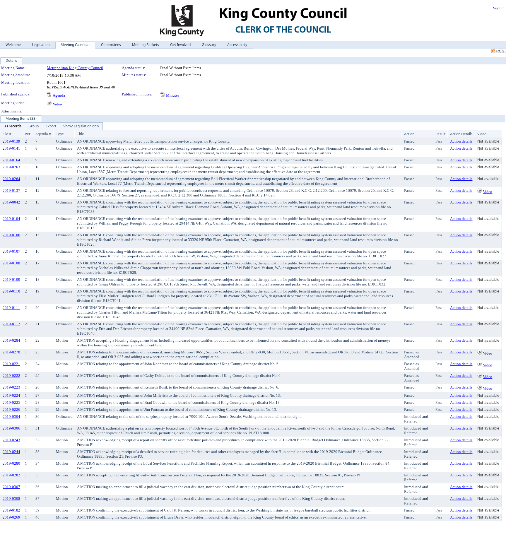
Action (409, 133)
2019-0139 (11, 141)
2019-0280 (11, 463)
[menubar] (51, 126)
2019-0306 (11, 428)
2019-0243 (11, 440)
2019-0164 (11, 160)
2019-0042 (11, 202)
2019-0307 (11, 487)
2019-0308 (11, 498)
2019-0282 (11, 475)
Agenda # (43, 133)
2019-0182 (11, 510)
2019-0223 (11, 387)
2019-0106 (11, 235)
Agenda (59, 95)
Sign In (499, 8)
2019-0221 (11, 364)
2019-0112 (11, 324)
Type (60, 133)
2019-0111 (11, 307)
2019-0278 (11, 352)
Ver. (28, 133)
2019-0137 (11, 190)
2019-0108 (11, 263)
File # (7, 133)
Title (80, 133)
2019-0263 (11, 167)
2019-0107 (11, 251)
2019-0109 (11, 279)
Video (57, 104)
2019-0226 (11, 409)
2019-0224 (11, 395)
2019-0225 (11, 402)
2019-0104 (11, 218)
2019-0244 (11, 451)
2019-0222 (11, 375)
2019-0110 (11, 291)
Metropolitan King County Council (75, 68)
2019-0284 (11, 340)
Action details (461, 141)
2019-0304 (11, 416)
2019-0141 (11, 148)
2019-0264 (11, 179)
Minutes (172, 95)
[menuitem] (12, 126)
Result (440, 133)
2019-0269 (11, 517)
